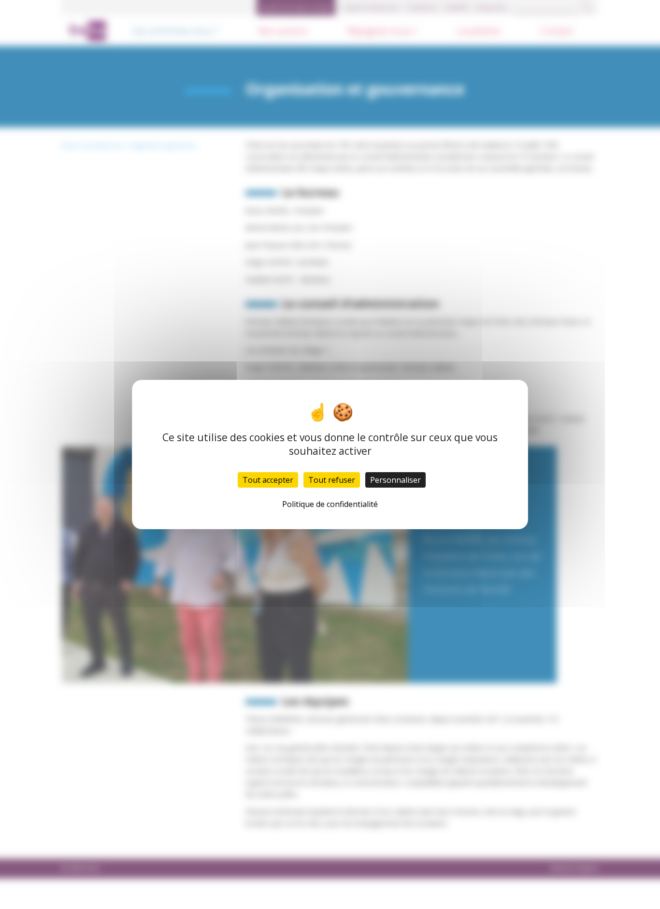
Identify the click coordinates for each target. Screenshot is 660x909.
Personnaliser (395, 480)
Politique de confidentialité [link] (330, 504)
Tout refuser (331, 480)
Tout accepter (268, 480)
